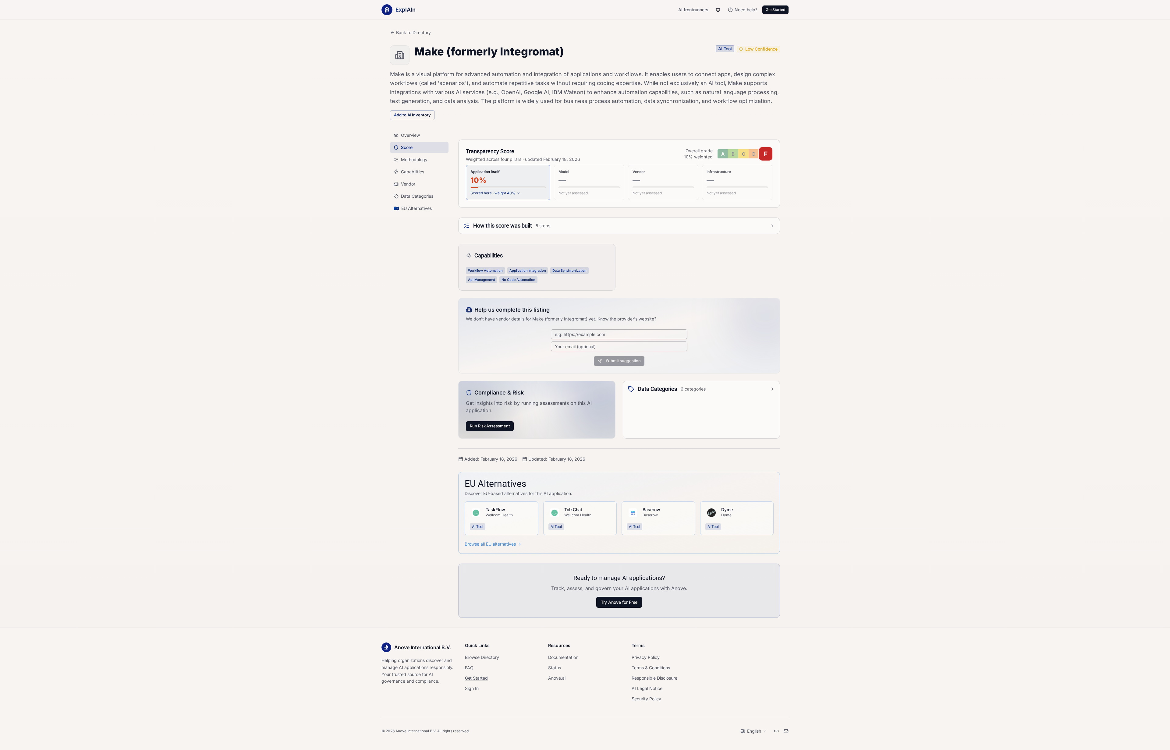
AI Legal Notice (647, 688)
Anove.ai (557, 678)
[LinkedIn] (776, 731)
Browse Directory (482, 657)
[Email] (786, 731)
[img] (745, 154)
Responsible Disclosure (654, 678)
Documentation (563, 657)
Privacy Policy (646, 657)
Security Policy (646, 698)
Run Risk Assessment (490, 425)
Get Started (775, 9)
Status (554, 667)
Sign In (472, 688)
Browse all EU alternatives (490, 544)
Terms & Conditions (651, 667)
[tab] (508, 182)
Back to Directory (413, 32)
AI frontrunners (693, 9)
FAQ (469, 667)
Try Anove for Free (619, 602)
